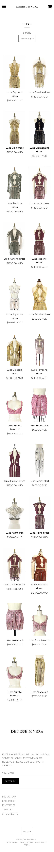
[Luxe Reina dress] (40, 512)
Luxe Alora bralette (39, 640)
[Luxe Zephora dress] (15, 182)
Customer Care (26, 842)
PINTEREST (8, 805)
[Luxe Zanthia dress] (40, 293)
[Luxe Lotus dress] (40, 182)
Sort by (27, 32)
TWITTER (7, 809)
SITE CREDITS (10, 813)
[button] (27, 38)
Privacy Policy (12, 842)
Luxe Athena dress (14, 258)
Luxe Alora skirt (14, 640)
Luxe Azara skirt (39, 692)
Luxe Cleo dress (15, 147)
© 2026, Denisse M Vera (26, 839)
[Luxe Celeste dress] (15, 564)
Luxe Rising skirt (39, 425)
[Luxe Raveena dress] (40, 349)
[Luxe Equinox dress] (15, 71)
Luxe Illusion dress (14, 481)
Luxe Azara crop (15, 532)
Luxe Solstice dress (39, 92)
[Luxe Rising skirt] (40, 404)
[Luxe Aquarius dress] (15, 293)
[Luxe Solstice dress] (40, 71)
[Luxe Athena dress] (15, 238)
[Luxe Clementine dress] (40, 127)
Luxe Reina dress (39, 532)
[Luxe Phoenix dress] (40, 238)
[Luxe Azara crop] (15, 512)
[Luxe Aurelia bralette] (15, 671)
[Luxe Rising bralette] (15, 404)
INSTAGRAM (9, 796)
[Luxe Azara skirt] (40, 671)
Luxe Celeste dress (14, 584)
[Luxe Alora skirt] (15, 619)
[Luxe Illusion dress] (15, 460)
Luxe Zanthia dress (39, 314)
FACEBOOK (8, 801)
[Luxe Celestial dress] (15, 349)
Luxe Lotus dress (39, 203)
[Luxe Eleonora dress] (40, 564)
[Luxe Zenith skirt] (40, 460)
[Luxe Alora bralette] (40, 619)
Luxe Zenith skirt (39, 481)
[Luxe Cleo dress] (15, 127)
